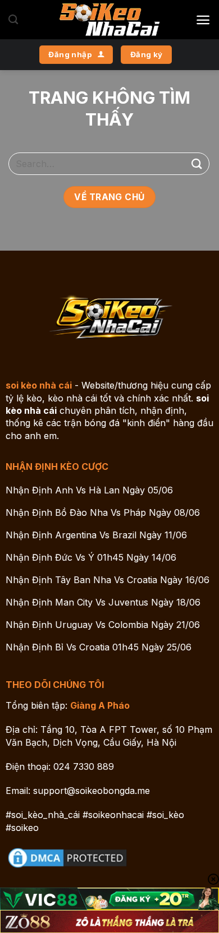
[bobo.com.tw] (109, 19)
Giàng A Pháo (100, 705)
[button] (203, 20)
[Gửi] (197, 163)
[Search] (13, 19)
